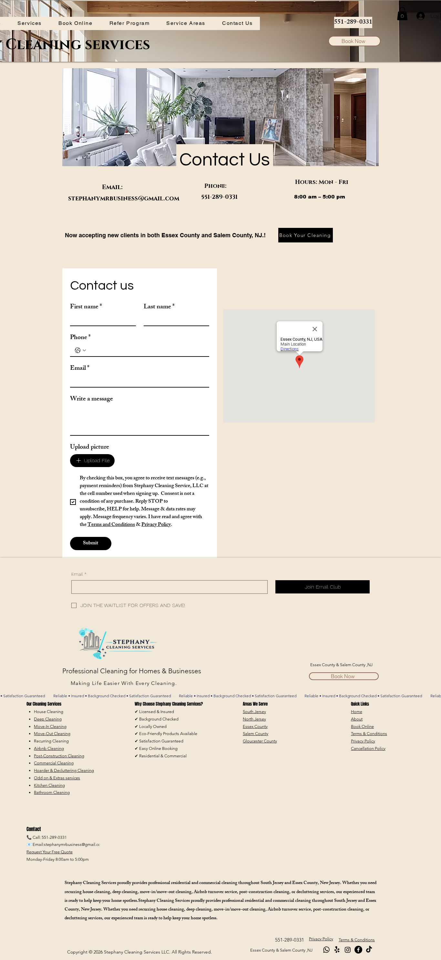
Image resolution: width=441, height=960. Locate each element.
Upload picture (89, 447)
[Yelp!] (337, 950)
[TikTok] (369, 950)
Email (79, 369)
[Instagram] (348, 950)
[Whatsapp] (326, 950)
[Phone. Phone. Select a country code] (80, 350)
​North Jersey (254, 719)
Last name (159, 307)
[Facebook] (358, 950)
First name (86, 307)
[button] (29, 23)
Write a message (91, 399)
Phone (80, 338)
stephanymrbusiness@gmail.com (123, 199)
